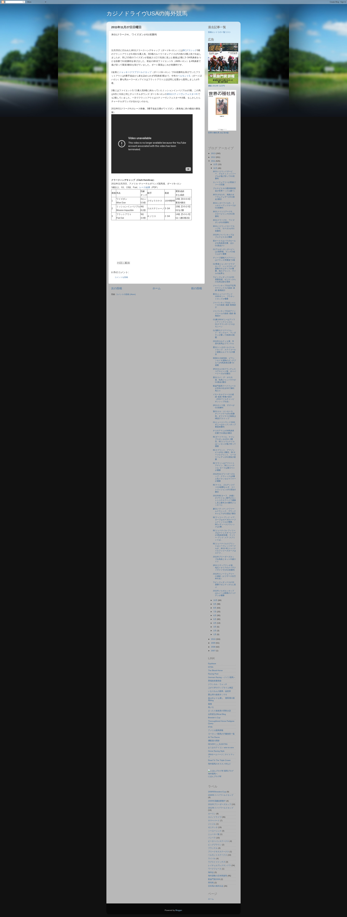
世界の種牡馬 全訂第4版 (218, 133)
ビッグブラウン (214, 845)
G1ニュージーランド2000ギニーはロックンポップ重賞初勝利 (224, 424)
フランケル (213, 848)
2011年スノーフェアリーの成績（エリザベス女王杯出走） (224, 576)
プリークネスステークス (218, 851)
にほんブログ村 (214, 776)
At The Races (214, 737)
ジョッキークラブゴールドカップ (135, 72)
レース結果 (144, 187)
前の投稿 (196, 288)
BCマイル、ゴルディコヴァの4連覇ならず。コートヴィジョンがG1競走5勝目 (224, 488)
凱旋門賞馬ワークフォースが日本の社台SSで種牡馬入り (224, 388)
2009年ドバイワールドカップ (220, 795)
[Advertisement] (143, 43)
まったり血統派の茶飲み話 (219, 711)
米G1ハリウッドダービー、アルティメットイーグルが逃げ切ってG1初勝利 (224, 175)
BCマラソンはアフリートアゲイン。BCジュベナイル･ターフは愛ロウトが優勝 (224, 466)
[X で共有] (123, 262)
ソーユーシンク (214, 831)
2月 (215, 630)
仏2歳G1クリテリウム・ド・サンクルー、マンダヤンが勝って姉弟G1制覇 (224, 333)
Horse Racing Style (216, 751)
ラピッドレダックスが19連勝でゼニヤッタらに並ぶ (224, 584)
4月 (215, 623)
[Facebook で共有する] (126, 262)
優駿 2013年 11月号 (216, 86)
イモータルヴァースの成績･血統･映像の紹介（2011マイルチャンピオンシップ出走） (223, 398)
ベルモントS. (184, 76)
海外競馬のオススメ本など (219, 764)
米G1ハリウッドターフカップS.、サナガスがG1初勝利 (223, 228)
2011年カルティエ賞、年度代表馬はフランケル (223, 342)
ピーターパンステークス (218, 841)
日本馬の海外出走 (215, 886)
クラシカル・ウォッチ (217, 684)
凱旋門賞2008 (214, 879)
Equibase (212, 663)
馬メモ (211, 707)
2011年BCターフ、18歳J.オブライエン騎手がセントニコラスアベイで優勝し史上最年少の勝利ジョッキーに (224, 500)
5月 (215, 619)
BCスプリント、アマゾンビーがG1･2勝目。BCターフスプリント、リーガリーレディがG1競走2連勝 (224, 454)
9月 (215, 604)
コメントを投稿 (121, 277)
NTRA (210, 667)
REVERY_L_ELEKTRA (217, 744)
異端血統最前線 (214, 681)
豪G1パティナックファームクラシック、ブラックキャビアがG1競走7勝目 (224, 511)
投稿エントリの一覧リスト (219, 32)
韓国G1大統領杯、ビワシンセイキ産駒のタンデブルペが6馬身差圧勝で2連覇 (224, 361)
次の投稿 (116, 288)
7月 (215, 612)
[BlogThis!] (121, 262)
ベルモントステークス (217, 855)
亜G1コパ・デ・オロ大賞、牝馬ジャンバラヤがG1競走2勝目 (224, 379)
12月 (215, 164)
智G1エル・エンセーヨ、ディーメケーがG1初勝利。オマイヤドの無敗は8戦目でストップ (224, 414)
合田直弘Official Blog (217, 714)
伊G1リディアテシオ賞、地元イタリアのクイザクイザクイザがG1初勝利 (224, 567)
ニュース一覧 (213, 834)
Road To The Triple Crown (219, 760)
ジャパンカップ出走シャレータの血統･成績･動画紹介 (224, 304)
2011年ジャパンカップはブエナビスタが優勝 (223, 236)
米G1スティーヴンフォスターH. (182, 94)
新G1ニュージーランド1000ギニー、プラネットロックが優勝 (223, 296)
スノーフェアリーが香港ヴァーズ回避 (224, 183)
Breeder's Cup (214, 717)
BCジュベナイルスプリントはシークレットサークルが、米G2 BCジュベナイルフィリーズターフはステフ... (224, 548)
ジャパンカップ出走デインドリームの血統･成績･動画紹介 (224, 313)
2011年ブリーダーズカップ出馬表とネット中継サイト (224, 559)
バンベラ (212, 838)
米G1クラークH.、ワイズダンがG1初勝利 (223, 221)
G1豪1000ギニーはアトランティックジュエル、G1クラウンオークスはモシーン (224, 323)
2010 (213, 639)
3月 (215, 627)
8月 (215, 608)
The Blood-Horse (215, 670)
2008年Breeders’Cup (217, 792)
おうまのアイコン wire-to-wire (221, 747)
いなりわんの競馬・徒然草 (219, 691)
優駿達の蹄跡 (213, 741)
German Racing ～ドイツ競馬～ (221, 677)
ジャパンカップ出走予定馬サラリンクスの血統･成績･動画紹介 (224, 287)
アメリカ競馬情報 (215, 730)
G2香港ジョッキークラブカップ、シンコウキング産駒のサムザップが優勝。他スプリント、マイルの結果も (224, 268)
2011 (213, 161)
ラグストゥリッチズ (216, 862)
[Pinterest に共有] (128, 262)
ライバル (212, 858)
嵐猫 (210, 704)
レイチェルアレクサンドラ (219, 865)
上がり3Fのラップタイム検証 (220, 688)
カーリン (212, 814)
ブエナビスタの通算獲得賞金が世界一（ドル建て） (224, 189)
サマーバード (213, 820)
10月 (215, 600)
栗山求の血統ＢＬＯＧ (217, 694)
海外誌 (211, 872)
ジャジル (212, 824)
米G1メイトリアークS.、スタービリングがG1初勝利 (224, 213)
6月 (215, 615)
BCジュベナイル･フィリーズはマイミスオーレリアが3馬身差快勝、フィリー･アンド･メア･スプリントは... (224, 535)
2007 (213, 651)
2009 (213, 643)
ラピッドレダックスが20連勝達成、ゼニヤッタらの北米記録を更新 (224, 279)
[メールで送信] (118, 262)
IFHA (210, 727)
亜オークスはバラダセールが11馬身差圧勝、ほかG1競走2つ (224, 243)
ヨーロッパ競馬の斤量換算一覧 (221, 734)
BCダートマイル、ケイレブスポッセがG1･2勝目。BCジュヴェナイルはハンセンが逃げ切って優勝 (224, 441)
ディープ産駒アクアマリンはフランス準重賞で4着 (224, 259)
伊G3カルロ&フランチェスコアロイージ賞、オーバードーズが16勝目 (224, 371)
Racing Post (213, 674)
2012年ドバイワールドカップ (220, 808)
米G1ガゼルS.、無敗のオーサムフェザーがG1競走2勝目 (224, 196)
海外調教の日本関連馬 (217, 876)
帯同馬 (211, 883)
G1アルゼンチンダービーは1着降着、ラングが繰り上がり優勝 (224, 251)
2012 (213, 157)
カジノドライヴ (214, 817)
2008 (213, 647)
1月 (215, 634)
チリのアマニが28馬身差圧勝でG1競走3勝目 (223, 432)
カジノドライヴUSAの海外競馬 (146, 13)
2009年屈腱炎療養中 (217, 801)
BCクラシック (190, 50)
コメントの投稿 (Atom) (126, 294)
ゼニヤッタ (213, 827)
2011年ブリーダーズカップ (219, 804)
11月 (215, 168)
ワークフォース (214, 869)
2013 (213, 153)
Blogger (178, 910)
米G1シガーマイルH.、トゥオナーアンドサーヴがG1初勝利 (224, 205)
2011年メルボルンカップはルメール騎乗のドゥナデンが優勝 (224, 593)
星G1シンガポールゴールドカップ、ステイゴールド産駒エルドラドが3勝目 (224, 350)
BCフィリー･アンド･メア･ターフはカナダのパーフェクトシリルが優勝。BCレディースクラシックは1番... (224, 522)
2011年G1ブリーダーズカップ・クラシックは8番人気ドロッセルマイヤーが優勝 (224, 477)
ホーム (156, 288)
